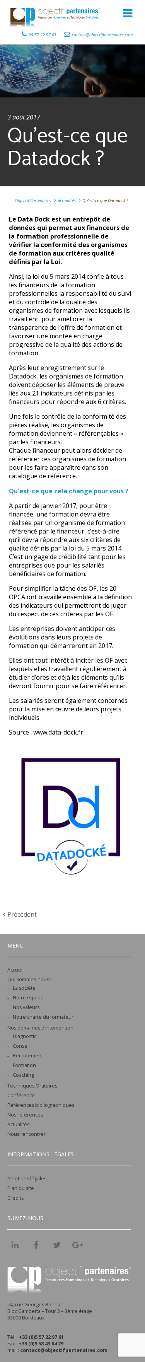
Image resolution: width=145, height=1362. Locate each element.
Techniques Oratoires (32, 1085)
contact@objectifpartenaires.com (102, 35)
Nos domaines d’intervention (40, 1027)
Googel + (77, 1248)
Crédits (15, 1198)
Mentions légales (26, 1178)
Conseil (21, 1046)
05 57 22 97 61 (42, 35)
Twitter (56, 1245)
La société (24, 988)
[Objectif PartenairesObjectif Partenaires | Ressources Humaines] (56, 16)
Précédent (22, 914)
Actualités (18, 1124)
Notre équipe (28, 997)
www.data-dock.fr (58, 732)
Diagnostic (24, 1036)
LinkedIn (15, 1245)
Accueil (15, 970)
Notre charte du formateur (43, 1017)
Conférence (21, 1095)
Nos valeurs (26, 1007)
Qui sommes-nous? (29, 979)
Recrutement (28, 1055)
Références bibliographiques (40, 1105)
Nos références (25, 1114)
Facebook (36, 1245)
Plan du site (20, 1188)
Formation (24, 1065)
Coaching (23, 1075)
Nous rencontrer (26, 1134)
